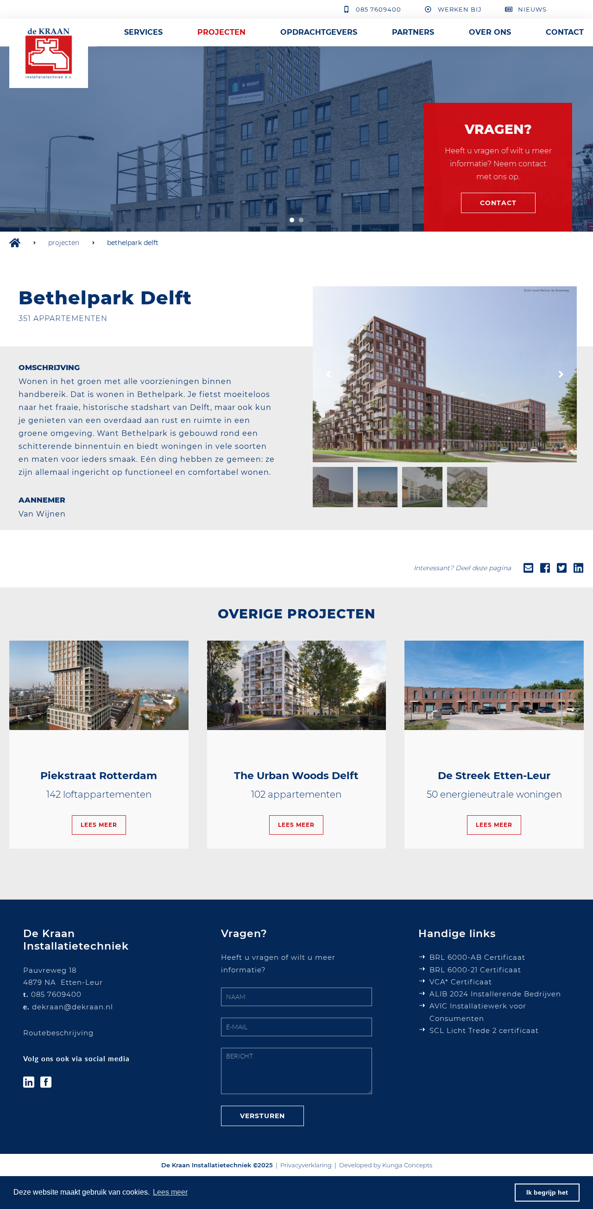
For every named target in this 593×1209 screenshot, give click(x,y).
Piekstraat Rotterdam (98, 775)
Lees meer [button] (170, 1192)
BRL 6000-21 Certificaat (476, 969)
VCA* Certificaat (460, 981)
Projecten (221, 32)
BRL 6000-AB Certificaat (477, 957)
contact (498, 203)
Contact (565, 32)
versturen (262, 1116)
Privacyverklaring (306, 1165)
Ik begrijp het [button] (547, 1192)
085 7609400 (378, 9)
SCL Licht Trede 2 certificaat (484, 1030)
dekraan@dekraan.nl (72, 1006)
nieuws (532, 9)
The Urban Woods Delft (296, 775)
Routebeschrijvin (55, 1032)
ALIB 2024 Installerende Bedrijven (495, 993)
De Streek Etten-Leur (494, 775)
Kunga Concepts (407, 1165)
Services (143, 32)
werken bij (460, 9)
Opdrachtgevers (318, 32)
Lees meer (99, 824)
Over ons (490, 32)
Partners (413, 32)
